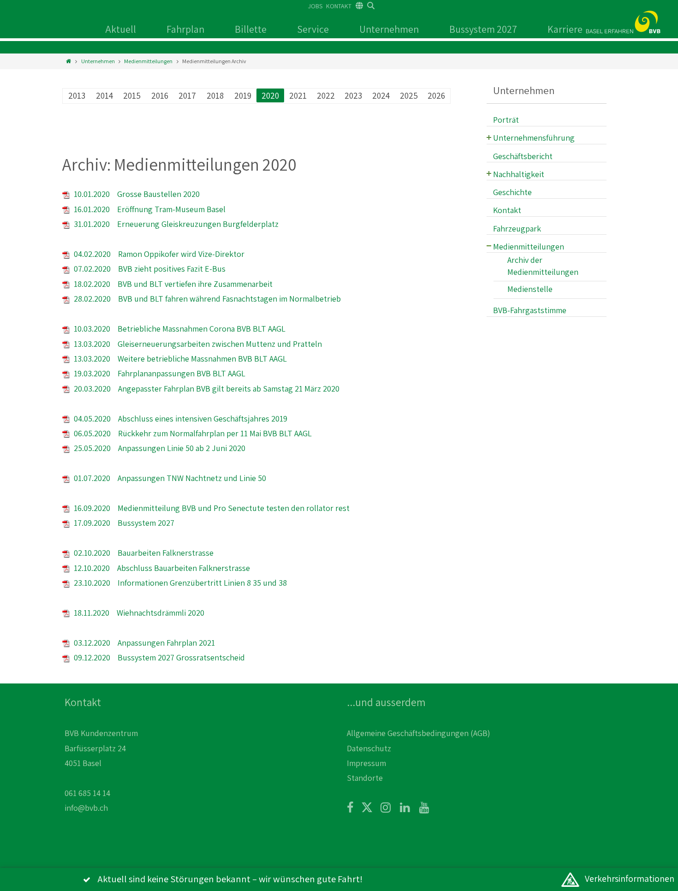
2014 (104, 95)
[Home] (68, 61)
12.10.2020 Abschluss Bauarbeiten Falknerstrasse (161, 568)
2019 (242, 95)
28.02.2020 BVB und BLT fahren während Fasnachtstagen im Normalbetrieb (206, 298)
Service (313, 29)
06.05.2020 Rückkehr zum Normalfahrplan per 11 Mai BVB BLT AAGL (192, 433)
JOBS (315, 6)
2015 (132, 95)
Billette (251, 29)
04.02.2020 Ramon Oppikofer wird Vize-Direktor (158, 254)
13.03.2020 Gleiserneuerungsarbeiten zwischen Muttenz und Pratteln (197, 344)
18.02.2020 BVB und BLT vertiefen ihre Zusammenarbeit (172, 284)
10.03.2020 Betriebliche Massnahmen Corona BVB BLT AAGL (178, 328)
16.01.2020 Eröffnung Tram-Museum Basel (149, 209)
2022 (326, 95)
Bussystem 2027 (483, 29)
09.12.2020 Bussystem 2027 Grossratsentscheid (158, 657)
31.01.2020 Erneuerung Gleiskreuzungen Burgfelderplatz (175, 224)
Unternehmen (389, 29)
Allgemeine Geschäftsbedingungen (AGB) (418, 733)
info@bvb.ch (86, 807)
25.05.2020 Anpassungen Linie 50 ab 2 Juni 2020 (158, 448)
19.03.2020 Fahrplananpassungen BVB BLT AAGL (158, 373)
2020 (270, 95)
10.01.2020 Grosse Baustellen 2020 (136, 194)
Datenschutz (369, 748)
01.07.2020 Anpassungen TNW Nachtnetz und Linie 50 (169, 478)
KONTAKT (338, 6)
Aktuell (120, 29)
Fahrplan (185, 29)
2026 (436, 95)
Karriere (565, 29)
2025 (409, 95)
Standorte (365, 777)
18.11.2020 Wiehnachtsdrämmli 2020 (138, 612)
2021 (298, 95)
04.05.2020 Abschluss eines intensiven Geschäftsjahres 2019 (179, 418)
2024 (381, 95)
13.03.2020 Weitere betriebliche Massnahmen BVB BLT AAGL (179, 358)
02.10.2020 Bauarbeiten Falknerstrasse (143, 552)
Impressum (366, 763)
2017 (187, 95)
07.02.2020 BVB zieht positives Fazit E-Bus (149, 268)
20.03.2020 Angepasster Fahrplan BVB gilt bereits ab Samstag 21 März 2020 (205, 388)
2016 (159, 95)
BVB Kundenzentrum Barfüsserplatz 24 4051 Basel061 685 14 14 (101, 763)
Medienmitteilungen (148, 61)
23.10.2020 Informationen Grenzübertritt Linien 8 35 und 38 (179, 582)
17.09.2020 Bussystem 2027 (123, 522)
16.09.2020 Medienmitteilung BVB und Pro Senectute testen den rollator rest (211, 508)
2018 (215, 95)
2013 (76, 95)
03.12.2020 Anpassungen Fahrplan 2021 (143, 642)
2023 (353, 95)
